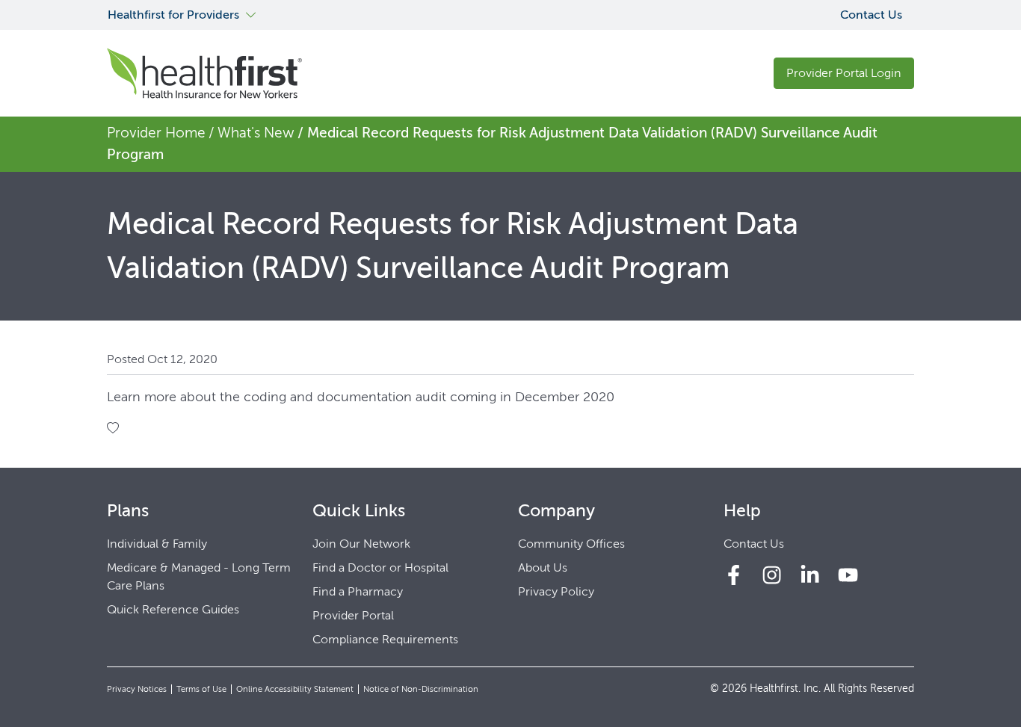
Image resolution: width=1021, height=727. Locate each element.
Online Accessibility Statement (295, 689)
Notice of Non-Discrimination (420, 689)
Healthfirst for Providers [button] (173, 14)
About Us (542, 567)
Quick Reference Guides (173, 609)
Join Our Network (361, 543)
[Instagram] (772, 575)
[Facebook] (734, 575)
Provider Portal (353, 615)
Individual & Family (157, 543)
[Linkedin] (810, 575)
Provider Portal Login (843, 73)
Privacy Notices (137, 689)
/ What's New (251, 132)
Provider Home (156, 132)
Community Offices (571, 543)
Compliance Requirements (385, 639)
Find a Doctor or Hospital (380, 567)
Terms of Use (201, 689)
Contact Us (871, 14)
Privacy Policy (556, 591)
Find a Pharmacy (357, 591)
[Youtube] (848, 575)
